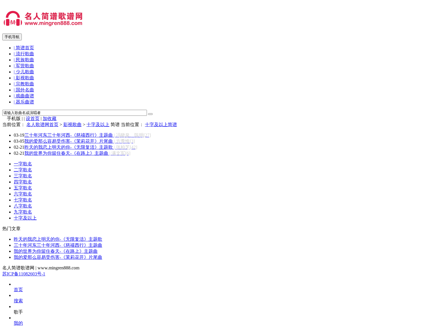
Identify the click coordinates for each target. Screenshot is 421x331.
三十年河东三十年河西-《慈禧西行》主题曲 (87, 135)
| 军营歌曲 (24, 65)
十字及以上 (97, 124)
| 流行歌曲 (24, 53)
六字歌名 (23, 193)
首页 (18, 289)
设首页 (33, 118)
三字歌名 (23, 175)
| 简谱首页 (24, 47)
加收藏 (49, 118)
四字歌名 (23, 181)
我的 (18, 323)
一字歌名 (23, 163)
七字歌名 (23, 199)
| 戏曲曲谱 (24, 95)
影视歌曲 (72, 124)
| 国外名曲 (24, 89)
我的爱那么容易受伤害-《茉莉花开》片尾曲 (79, 141)
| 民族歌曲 (24, 59)
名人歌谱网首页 (42, 124)
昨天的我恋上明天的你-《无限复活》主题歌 (80, 147)
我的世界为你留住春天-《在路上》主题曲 (77, 153)
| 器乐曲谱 (24, 101)
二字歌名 (23, 169)
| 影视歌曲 (24, 77)
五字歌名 (23, 187)
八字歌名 (23, 205)
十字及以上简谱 (161, 124)
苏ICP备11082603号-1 (23, 273)
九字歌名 (23, 211)
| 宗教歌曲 (24, 83)
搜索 (18, 300)
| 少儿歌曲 (24, 71)
